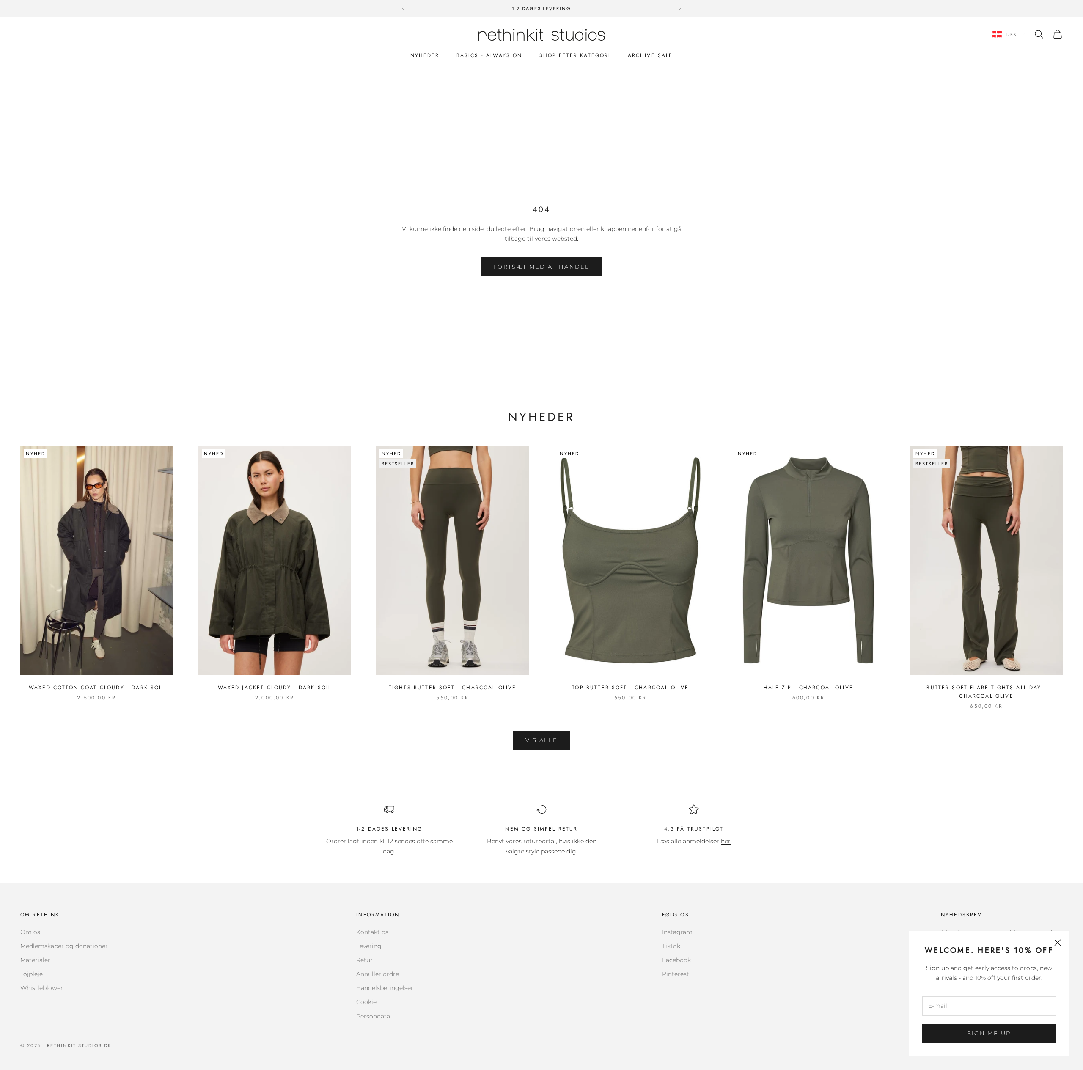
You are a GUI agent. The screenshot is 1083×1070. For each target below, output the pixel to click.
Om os (30, 932)
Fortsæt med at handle (541, 266)
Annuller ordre (377, 974)
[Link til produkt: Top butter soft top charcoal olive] (630, 560)
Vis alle (541, 740)
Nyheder (425, 55)
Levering (369, 946)
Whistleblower (41, 988)
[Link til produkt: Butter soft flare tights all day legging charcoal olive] (986, 560)
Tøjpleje (31, 974)
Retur (364, 960)
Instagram (677, 932)
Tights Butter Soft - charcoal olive (453, 687)
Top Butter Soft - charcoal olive (630, 687)
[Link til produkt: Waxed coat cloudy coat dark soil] (96, 560)
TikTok (671, 946)
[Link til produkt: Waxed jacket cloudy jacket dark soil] (274, 560)
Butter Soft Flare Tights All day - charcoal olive (986, 692)
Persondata (373, 1016)
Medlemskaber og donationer (64, 946)
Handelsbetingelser (384, 988)
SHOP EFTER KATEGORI (575, 55)
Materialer (35, 960)
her (726, 841)
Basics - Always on (489, 55)
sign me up (989, 1033)
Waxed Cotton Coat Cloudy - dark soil (97, 687)
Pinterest (675, 974)
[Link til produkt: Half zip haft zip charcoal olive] (808, 560)
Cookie (366, 1002)
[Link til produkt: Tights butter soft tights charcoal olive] (452, 560)
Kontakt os (372, 932)
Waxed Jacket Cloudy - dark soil (275, 687)
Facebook (676, 960)
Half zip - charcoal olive (808, 687)
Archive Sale (650, 55)
